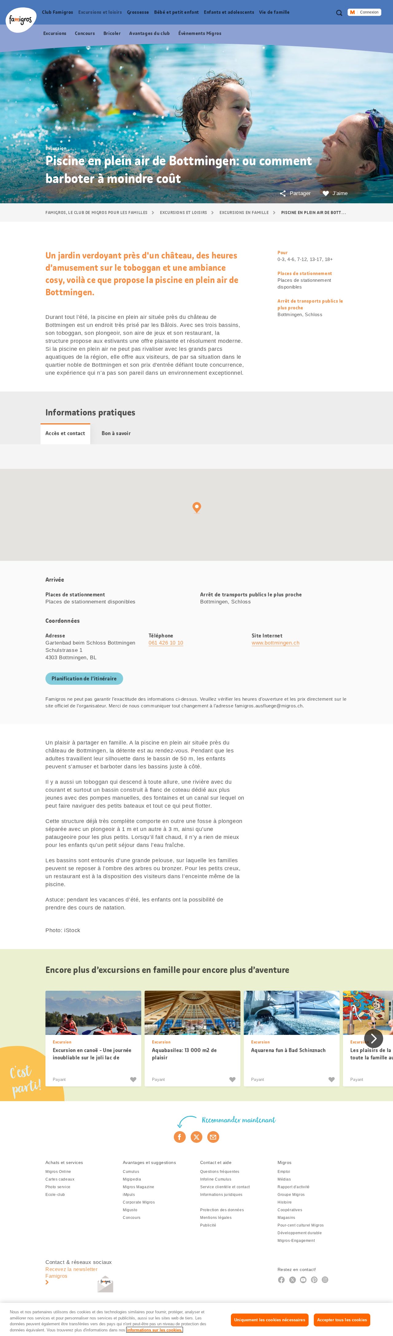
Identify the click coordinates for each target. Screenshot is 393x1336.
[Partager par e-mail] (213, 1137)
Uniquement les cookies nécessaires (269, 1320)
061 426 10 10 (166, 643)
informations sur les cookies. (154, 1329)
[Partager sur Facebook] (180, 1137)
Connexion (369, 12)
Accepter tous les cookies (342, 1320)
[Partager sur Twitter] (197, 1137)
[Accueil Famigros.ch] (21, 20)
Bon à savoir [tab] (116, 433)
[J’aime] (134, 1079)
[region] (196, 1319)
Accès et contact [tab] (65, 433)
